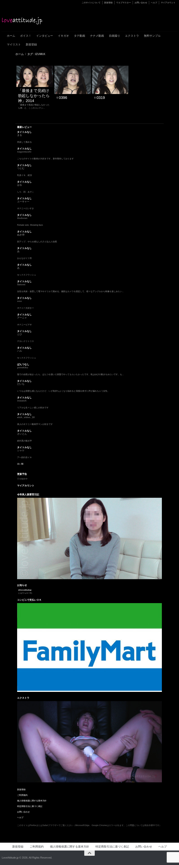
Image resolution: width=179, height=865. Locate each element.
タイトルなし (24, 132)
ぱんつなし (23, 364)
